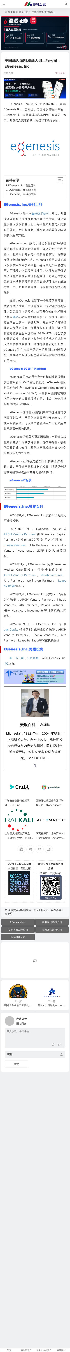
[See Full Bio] (47, 758)
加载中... (12, 969)
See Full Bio (36, 758)
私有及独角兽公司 (52, 929)
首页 (7, 11)
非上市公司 (17, 658)
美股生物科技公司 (52, 922)
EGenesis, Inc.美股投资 (22, 194)
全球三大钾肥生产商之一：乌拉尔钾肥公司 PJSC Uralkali (18, 838)
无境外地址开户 (43, 1350)
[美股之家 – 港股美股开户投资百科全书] (35, 4)
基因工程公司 (40, 910)
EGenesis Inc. (18, 922)
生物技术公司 (40, 213)
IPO (6, 663)
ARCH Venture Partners (20, 534)
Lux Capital (11, 629)
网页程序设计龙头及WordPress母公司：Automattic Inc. (50, 838)
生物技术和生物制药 (43, 11)
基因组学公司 (17, 937)
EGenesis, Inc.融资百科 (22, 189)
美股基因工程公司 (18, 929)
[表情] (53, 1045)
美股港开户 (26, 1350)
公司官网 (33, 658)
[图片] (60, 1045)
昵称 (9, 1054)
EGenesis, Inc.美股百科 (22, 185)
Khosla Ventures (14, 545)
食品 (15, 317)
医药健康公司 (20, 11)
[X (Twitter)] (35, 765)
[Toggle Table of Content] (58, 180)
